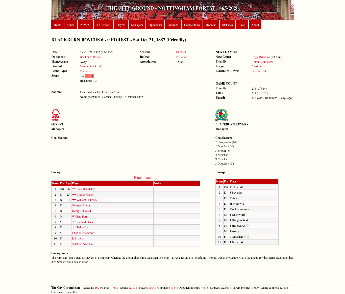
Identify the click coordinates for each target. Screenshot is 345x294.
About (255, 25)
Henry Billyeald (81, 211)
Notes (137, 177)
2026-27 (85, 25)
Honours (211, 25)
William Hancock (86, 200)
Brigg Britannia (261, 57)
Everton (256, 66)
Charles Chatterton (83, 233)
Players (120, 25)
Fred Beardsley (85, 189)
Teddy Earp (83, 227)
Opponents (155, 25)
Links (242, 25)
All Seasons (103, 25)
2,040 (152, 287)
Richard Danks (85, 222)
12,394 (133, 287)
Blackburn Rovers (91, 57)
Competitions (192, 25)
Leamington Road (90, 66)
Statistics (227, 25)
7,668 (114, 287)
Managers (137, 25)
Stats (148, 177)
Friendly (85, 71)
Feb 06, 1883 (259, 71)
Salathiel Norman (82, 244)
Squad (71, 25)
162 (97, 287)
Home (57, 25)
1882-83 (181, 52)
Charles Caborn (85, 194)
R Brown (77, 238)
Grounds (173, 25)
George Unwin (81, 205)
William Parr (79, 216)
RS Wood (181, 57)
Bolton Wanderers (262, 62)
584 (174, 287)
